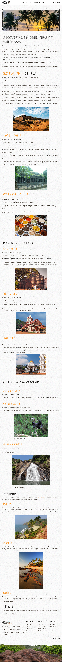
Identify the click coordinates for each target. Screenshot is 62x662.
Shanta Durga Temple (9, 293)
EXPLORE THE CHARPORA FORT (13, 73)
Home (23, 2)
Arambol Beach (7, 504)
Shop (43, 2)
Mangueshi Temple (8, 338)
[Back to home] (7, 2)
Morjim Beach (7, 543)
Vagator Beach (7, 593)
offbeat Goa (41, 497)
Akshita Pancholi (12, 45)
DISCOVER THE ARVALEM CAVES (14, 135)
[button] (50, 2)
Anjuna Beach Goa (11, 638)
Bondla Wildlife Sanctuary (11, 390)
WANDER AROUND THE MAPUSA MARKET (17, 194)
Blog (31, 2)
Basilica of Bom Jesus (9, 249)
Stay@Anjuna (37, 2)
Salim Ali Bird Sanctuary (11, 403)
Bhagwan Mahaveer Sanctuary (12, 444)
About (27, 2)
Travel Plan (37, 45)
